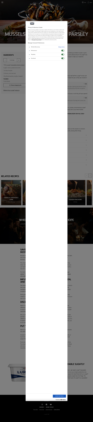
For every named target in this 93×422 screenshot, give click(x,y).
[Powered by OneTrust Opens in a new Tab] (61, 400)
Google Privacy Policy (36, 39)
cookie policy (46, 39)
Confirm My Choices (59, 396)
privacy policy (54, 39)
